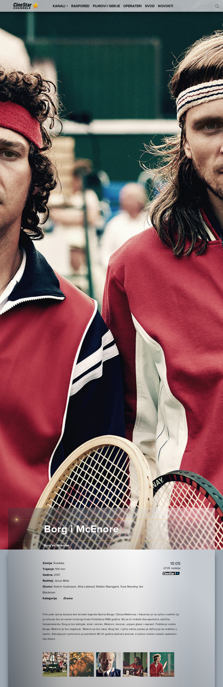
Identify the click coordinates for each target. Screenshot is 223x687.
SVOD (150, 6)
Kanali (59, 6)
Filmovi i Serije (106, 6)
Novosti (165, 6)
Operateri (132, 6)
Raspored (80, 6)
